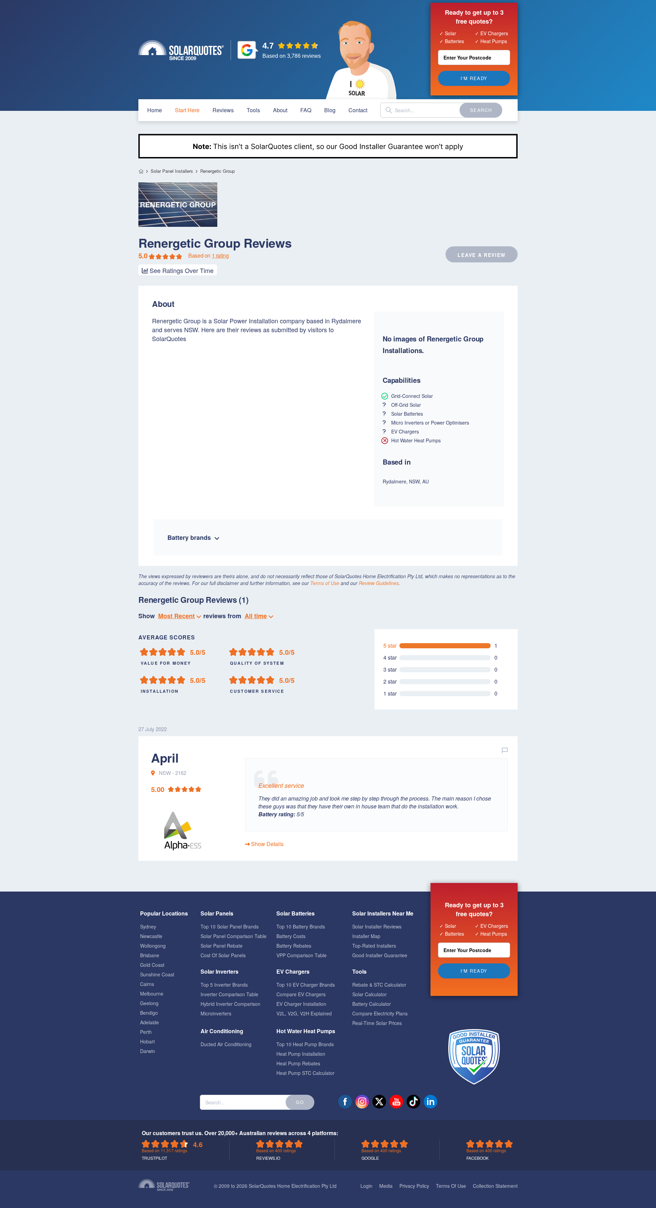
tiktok (413, 1101)
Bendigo (149, 1012)
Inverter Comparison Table (229, 994)
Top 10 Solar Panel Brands (230, 926)
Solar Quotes (181, 50)
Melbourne (151, 993)
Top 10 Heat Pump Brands (305, 1044)
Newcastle (151, 936)
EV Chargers (293, 971)
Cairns (147, 983)
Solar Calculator (369, 994)
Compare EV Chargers (301, 994)
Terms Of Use (451, 1185)
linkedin (430, 1101)
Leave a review (481, 254)
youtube (396, 1101)
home (154, 110)
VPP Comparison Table (301, 955)
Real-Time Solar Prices (377, 1022)
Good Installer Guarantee (379, 955)
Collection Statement (495, 1185)
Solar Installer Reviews (376, 926)
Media (386, 1185)
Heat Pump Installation (300, 1053)
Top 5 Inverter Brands (224, 984)
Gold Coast (152, 964)
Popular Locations (164, 913)
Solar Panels (217, 913)
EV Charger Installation (301, 1003)
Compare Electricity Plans (380, 1013)
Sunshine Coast (157, 974)
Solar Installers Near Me (382, 913)
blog (330, 110)
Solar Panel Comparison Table (233, 936)
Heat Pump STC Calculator (305, 1072)
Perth (146, 1031)
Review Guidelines (379, 583)
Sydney (148, 926)
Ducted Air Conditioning (226, 1044)
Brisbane (149, 955)
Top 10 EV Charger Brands (305, 984)
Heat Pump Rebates (298, 1063)
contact (357, 110)
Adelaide (149, 1022)
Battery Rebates (293, 945)
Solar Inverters (219, 971)
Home (141, 171)
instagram (362, 1101)
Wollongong (153, 945)
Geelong (149, 1003)
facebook (345, 1101)
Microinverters (216, 1013)
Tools (253, 110)
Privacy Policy (414, 1185)
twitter (379, 1101)
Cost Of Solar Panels (223, 955)
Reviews (223, 110)
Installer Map (366, 936)
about (280, 110)
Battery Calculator (371, 1003)
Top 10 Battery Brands (300, 926)
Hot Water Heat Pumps (305, 1031)
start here (187, 110)
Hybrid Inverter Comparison (230, 1003)
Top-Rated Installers (374, 945)
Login (366, 1185)
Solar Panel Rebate (222, 945)
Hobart (147, 1041)
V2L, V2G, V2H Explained (304, 1013)
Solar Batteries (295, 913)
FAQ (305, 110)
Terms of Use (324, 583)
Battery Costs (290, 936)
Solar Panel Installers (172, 171)
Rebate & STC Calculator (379, 984)
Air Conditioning (222, 1031)
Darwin (147, 1051)
